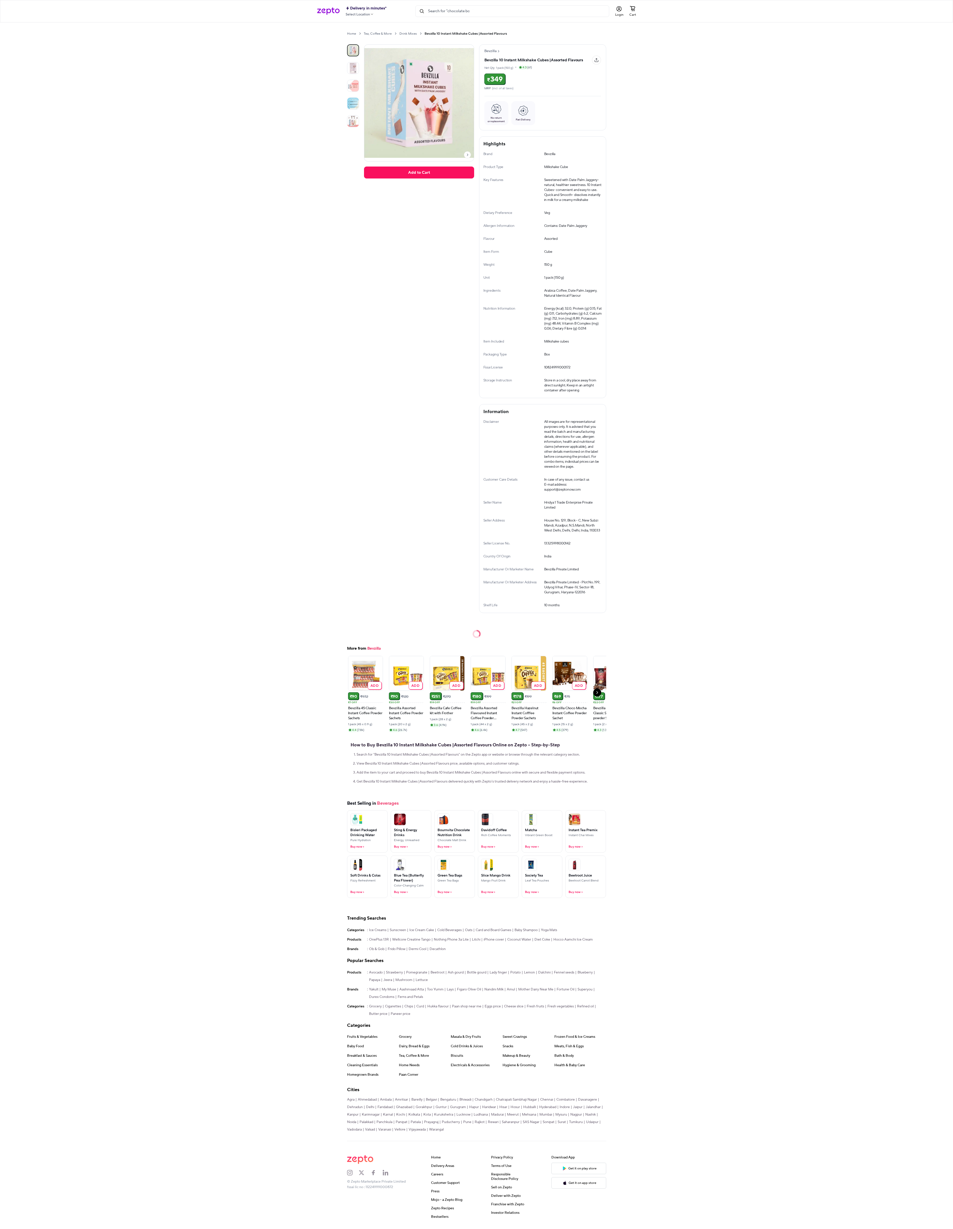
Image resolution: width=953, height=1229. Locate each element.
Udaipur (592, 1122)
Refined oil (585, 1006)
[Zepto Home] (328, 11)
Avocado (376, 972)
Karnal (388, 1114)
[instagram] (353, 1172)
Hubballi (529, 1107)
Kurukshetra (443, 1114)
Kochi (400, 1114)
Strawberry (394, 972)
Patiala (416, 1122)
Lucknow (463, 1114)
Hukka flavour (438, 1006)
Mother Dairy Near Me (535, 989)
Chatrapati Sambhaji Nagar (516, 1099)
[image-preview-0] (353, 50)
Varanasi (384, 1129)
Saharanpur (510, 1122)
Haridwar (489, 1107)
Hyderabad (547, 1107)
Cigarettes (393, 1006)
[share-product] (596, 60)
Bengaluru (448, 1099)
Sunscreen (398, 930)
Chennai (546, 1099)
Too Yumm (435, 989)
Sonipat (548, 1122)
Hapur (474, 1107)
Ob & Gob (376, 949)
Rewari (493, 1122)
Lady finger (498, 972)
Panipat (401, 1122)
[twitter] (365, 1172)
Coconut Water (519, 939)
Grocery (375, 1006)
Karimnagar (371, 1114)
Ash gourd (456, 972)
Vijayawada (417, 1129)
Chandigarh (484, 1099)
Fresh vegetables (560, 1006)
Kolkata (414, 1114)
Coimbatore (565, 1099)
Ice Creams (377, 930)
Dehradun (355, 1107)
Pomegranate (416, 972)
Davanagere (587, 1099)
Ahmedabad (367, 1099)
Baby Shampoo (526, 930)
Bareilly (417, 1099)
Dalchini (544, 972)
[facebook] (377, 1172)
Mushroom (403, 980)
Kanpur (353, 1114)
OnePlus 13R (379, 939)
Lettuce (422, 980)
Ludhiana (481, 1114)
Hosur (515, 1107)
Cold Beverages (449, 930)
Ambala (386, 1099)
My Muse (389, 989)
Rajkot (480, 1122)
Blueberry (585, 972)
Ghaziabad (404, 1107)
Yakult (373, 989)
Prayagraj (431, 1122)
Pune (467, 1122)
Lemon (529, 972)
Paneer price (400, 1014)
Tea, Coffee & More (378, 34)
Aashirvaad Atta (411, 989)
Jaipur (578, 1107)
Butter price (378, 1014)
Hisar (503, 1107)
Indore (565, 1107)
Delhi (370, 1107)
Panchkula (384, 1122)
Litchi (476, 939)
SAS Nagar (531, 1122)
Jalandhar (593, 1107)
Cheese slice (513, 1006)
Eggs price (493, 1006)
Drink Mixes (408, 34)
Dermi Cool (417, 949)
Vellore (399, 1129)
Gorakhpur (424, 1107)
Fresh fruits (535, 1006)
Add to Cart (419, 172)
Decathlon (438, 949)
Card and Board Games (493, 930)
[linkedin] (389, 1172)
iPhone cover (494, 939)
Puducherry (451, 1122)
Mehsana (529, 1114)
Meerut (513, 1114)
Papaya (374, 980)
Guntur (441, 1107)
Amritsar (401, 1099)
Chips (408, 1006)
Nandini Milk (494, 989)
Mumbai (545, 1114)
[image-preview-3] (353, 103)
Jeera (387, 980)
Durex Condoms (381, 997)
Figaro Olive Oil (469, 989)
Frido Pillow (396, 949)
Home (351, 34)
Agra (351, 1099)
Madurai (497, 1114)
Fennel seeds (564, 972)
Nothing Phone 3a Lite (451, 939)
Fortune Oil (565, 989)
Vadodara (354, 1129)
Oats (468, 930)
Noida (351, 1122)
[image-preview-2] (353, 86)
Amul (511, 989)
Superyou (585, 989)
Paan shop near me (466, 1006)
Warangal (436, 1129)
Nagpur (576, 1114)
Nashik (590, 1114)
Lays (450, 989)
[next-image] (467, 154)
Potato (515, 972)
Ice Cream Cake (421, 930)
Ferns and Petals (410, 997)
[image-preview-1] (353, 68)
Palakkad (366, 1122)
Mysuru (561, 1114)
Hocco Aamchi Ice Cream (573, 939)
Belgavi (431, 1099)
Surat (562, 1122)
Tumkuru (576, 1122)
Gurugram (458, 1107)
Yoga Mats (549, 930)
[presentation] (360, 33)
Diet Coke (542, 939)
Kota (427, 1114)
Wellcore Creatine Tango (411, 939)
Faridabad (385, 1107)
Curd (420, 1006)
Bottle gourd (476, 972)
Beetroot (437, 972)
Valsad (370, 1129)
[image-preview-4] (353, 121)
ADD (374, 685)
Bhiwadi (465, 1099)
